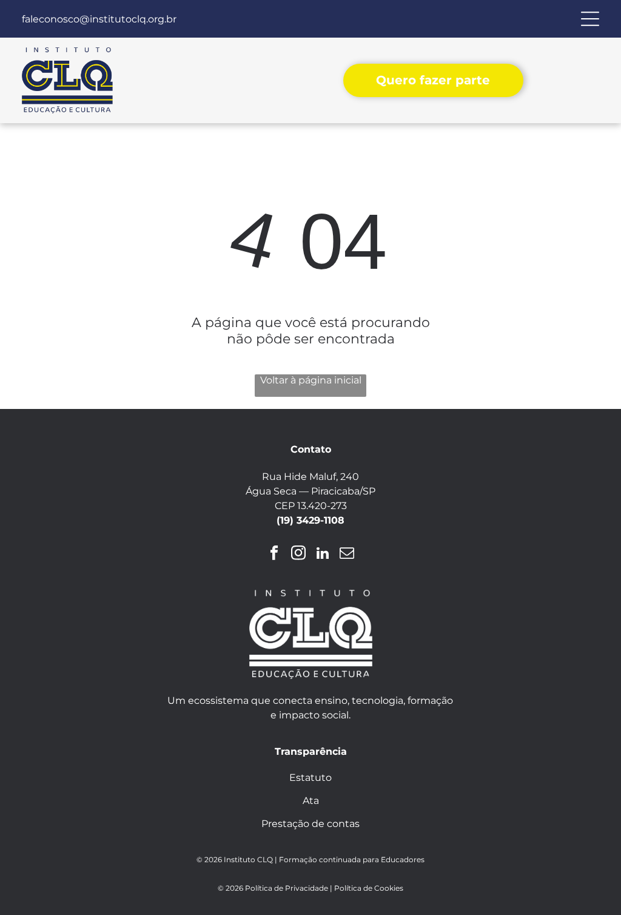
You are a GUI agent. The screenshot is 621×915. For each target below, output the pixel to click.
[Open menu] (590, 19)
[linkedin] (323, 554)
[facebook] (274, 554)
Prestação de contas (310, 823)
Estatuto (310, 777)
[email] (347, 554)
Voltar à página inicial (310, 380)
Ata (311, 800)
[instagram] (298, 554)
